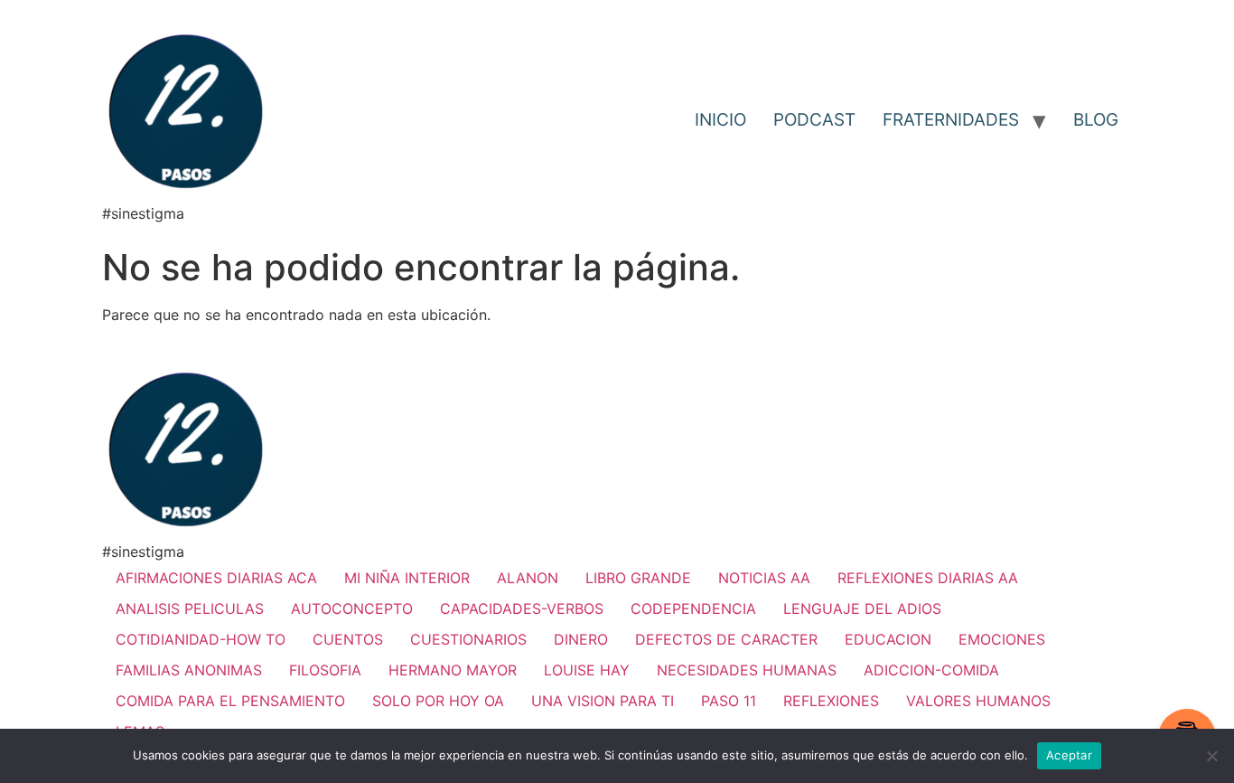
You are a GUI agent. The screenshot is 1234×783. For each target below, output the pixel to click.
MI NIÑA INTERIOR (407, 578)
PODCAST (814, 119)
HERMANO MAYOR (452, 670)
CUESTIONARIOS (468, 639)
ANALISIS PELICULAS (190, 608)
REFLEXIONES (831, 701)
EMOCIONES (1001, 639)
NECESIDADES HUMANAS (747, 670)
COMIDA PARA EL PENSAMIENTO (230, 701)
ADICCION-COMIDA (931, 670)
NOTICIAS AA (764, 578)
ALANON (527, 578)
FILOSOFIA (325, 670)
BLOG (1095, 119)
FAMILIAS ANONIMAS (189, 670)
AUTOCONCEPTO (352, 608)
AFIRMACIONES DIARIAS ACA (216, 578)
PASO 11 (728, 701)
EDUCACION (888, 639)
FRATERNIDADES (951, 119)
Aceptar (1069, 755)
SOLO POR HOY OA (438, 701)
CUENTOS (348, 639)
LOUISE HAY (587, 670)
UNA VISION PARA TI (602, 701)
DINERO (581, 639)
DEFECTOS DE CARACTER (726, 639)
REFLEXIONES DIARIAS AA (927, 578)
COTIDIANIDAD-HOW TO (200, 639)
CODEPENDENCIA (693, 608)
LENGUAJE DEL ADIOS (862, 608)
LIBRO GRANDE (638, 578)
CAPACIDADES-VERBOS (521, 608)
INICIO (720, 119)
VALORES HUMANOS (978, 701)
